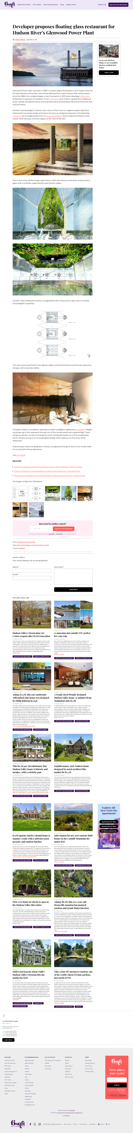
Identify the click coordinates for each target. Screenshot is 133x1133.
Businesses (68, 1068)
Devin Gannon (18, 639)
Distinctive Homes (23, 4)
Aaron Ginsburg (60, 639)
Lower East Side (29, 1082)
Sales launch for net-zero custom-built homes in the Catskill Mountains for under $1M (73, 838)
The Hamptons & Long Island (53, 1060)
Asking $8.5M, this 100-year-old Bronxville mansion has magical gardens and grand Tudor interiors (71, 904)
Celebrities (38, 1003)
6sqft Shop (7, 1068)
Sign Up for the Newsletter (118, 4)
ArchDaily (17, 116)
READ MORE (16, 653)
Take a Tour (108, 72)
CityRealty (72, 1110)
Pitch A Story (88, 1066)
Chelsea (27, 1071)
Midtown (27, 1068)
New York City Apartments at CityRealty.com (70, 1112)
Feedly (102, 1124)
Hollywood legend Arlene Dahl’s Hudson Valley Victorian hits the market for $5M (29, 974)
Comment (59, 567)
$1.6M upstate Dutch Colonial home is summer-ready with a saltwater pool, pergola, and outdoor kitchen (31, 838)
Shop (62, 4)
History (78, 1006)
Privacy (75, 1124)
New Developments (50, 4)
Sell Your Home (69, 1077)
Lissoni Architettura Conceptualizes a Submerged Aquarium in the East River (47, 471)
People (67, 1060)
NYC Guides (37, 4)
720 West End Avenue (10, 1021)
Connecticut (48, 1068)
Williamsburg (28, 1096)
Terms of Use (51, 534)
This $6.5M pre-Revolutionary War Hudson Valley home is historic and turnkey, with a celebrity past (30, 769)
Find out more (59, 862)
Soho (26, 1077)
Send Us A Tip (89, 1068)
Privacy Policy (59, 534)
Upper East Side (29, 1063)
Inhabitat (81, 430)
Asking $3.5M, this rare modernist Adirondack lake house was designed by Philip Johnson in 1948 (31, 697)
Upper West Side (29, 1060)
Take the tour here (60, 931)
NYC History (8, 1080)
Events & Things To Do (42, 656)
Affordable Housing (10, 1091)
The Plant (53, 99)
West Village (28, 1074)
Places (67, 1063)
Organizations (69, 1066)
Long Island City (29, 1102)
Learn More (8, 1040)
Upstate (22, 548)
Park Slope (28, 1091)
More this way (59, 717)
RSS (109, 1124)
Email (16, 574)
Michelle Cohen (18, 703)
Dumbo (27, 1088)
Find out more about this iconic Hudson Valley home (30, 792)
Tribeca (27, 1080)
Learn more (16, 923)
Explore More (71, 4)
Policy (6, 1088)
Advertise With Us (90, 1063)
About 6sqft (88, 1060)
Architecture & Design (11, 1082)
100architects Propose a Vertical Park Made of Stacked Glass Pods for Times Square (49, 476)
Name (16, 567)
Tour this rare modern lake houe (24, 726)
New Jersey (48, 1066)
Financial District (29, 1085)
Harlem (27, 1066)
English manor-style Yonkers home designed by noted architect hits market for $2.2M (71, 769)
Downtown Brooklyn (30, 1093)
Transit (6, 1093)
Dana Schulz (20, 39)
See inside (57, 787)
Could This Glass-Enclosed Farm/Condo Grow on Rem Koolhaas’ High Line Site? (48, 467)
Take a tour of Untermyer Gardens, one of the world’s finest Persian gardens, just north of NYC (73, 974)
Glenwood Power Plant (40, 545)
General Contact (89, 1071)
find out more (59, 654)
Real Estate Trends (10, 1085)
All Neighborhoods (30, 1105)
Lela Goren (85, 96)
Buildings (67, 1071)
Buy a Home (68, 1074)
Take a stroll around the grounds (25, 857)
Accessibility (92, 1124)
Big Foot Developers (53, 116)
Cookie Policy (83, 1124)
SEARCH (101, 4)
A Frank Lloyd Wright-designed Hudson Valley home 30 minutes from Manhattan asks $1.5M (72, 697)
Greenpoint (28, 1099)
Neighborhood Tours (83, 865)
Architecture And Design (26, 542)
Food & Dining (8, 1074)
